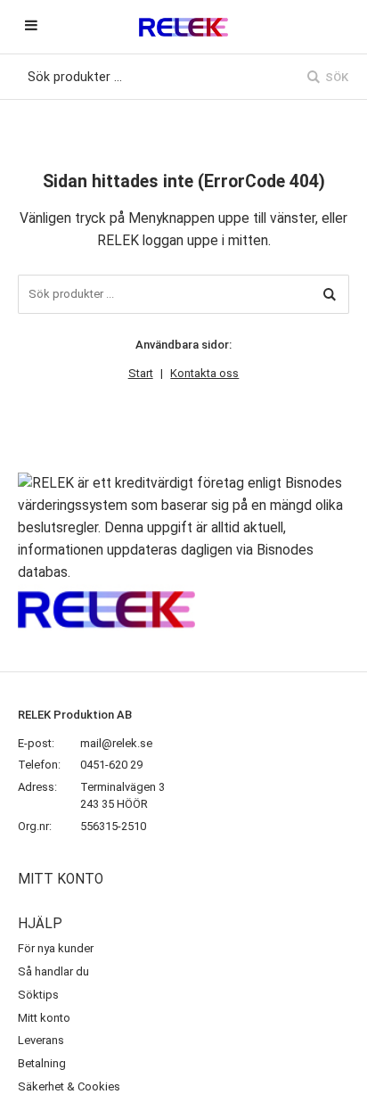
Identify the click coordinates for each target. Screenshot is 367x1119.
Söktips (38, 994)
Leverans (41, 1040)
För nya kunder (56, 948)
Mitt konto (44, 1017)
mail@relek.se (116, 743)
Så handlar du (53, 971)
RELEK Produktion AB (75, 714)
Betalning (42, 1063)
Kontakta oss (204, 373)
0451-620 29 (111, 764)
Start (140, 373)
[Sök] (329, 294)
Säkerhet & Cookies (69, 1086)
